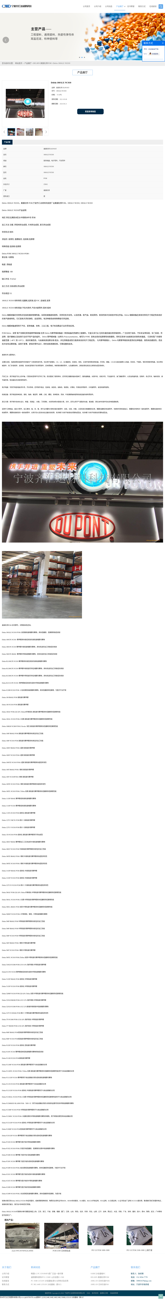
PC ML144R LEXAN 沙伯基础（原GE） (47, 1284)
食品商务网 (114, 1293)
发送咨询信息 (90, 111)
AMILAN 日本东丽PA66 (100, 1281)
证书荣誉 (130, 6)
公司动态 (108, 6)
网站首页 (18, 63)
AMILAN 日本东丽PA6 (100, 1284)
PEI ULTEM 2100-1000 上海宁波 (139, 1250)
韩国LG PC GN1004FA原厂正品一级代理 (47, 1274)
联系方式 (142, 6)
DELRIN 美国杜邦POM (42, 63)
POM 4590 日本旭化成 (61, 1251)
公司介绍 (97, 6)
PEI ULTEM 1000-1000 (100, 1250)
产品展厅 (119, 6)
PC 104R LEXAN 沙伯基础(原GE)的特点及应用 (49, 1281)
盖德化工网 (104, 1293)
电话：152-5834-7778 (139, 1277)
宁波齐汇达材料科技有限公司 (75, 1293)
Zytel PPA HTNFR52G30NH (22, 1251)
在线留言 (153, 6)
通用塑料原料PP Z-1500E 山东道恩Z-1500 (47, 1277)
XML (88, 1293)
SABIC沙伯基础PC (98, 1274)
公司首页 (86, 6)
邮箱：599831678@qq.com (141, 1281)
